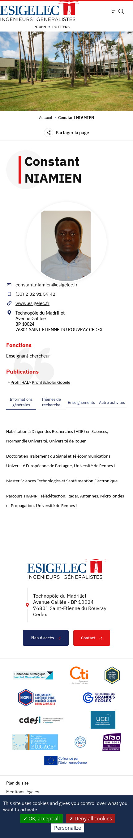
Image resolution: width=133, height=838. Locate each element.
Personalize (67, 827)
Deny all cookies (92, 818)
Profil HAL (20, 382)
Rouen (39, 26)
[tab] (21, 402)
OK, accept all (43, 818)
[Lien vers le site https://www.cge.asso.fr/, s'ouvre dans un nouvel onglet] (99, 697)
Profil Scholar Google (51, 382)
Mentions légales (22, 791)
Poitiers (61, 26)
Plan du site (17, 783)
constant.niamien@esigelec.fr (46, 284)
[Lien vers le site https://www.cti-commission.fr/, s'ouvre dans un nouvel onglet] (79, 675)
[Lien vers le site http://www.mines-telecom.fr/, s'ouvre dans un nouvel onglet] (33, 675)
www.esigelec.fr (32, 303)
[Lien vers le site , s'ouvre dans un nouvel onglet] (112, 675)
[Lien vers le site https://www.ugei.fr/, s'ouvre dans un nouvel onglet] (103, 720)
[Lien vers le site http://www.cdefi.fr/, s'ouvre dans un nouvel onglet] (42, 720)
